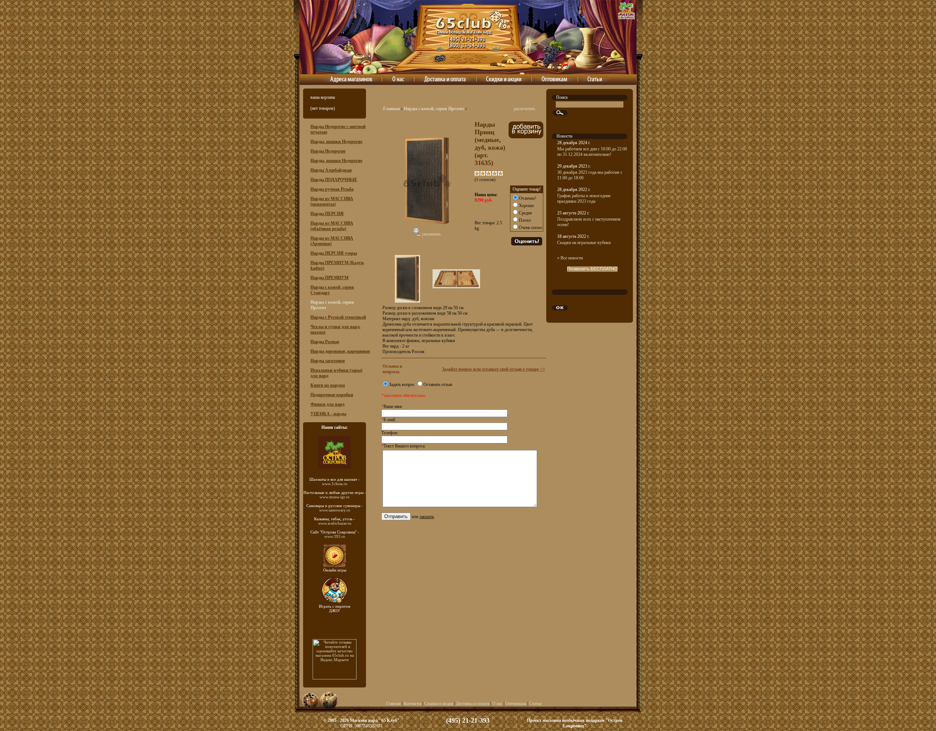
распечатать (524, 108)
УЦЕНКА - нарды (328, 413)
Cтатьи (535, 703)
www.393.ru (334, 536)
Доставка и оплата (472, 703)
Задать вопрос (402, 384)
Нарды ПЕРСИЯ (327, 213)
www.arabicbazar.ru (334, 523)
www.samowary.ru (334, 510)
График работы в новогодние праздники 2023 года (584, 198)
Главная (391, 108)
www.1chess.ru (334, 483)
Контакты (412, 703)
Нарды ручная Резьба (332, 189)
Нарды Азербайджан (331, 170)
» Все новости (570, 257)
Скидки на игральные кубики (584, 242)
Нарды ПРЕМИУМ (329, 277)
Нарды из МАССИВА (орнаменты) (331, 201)
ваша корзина (322, 97)
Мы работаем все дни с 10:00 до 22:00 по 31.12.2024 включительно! (592, 151)
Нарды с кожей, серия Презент (434, 108)
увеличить (431, 234)
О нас (497, 703)
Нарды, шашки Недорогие (336, 141)
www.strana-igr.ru (335, 497)
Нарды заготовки (327, 360)
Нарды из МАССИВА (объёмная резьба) (331, 226)
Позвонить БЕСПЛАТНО (592, 268)
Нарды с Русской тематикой (338, 317)
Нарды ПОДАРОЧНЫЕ (333, 179)
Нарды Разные (324, 341)
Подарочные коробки (331, 394)
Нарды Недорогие (328, 151)
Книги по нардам (327, 385)
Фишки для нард (327, 404)
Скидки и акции (438, 703)
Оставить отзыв (437, 384)
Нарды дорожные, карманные (340, 351)
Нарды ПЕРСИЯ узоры (333, 253)
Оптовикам (515, 703)
